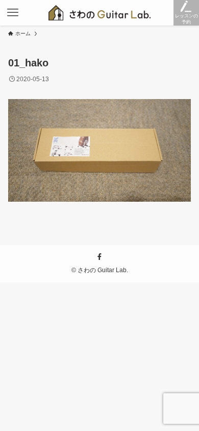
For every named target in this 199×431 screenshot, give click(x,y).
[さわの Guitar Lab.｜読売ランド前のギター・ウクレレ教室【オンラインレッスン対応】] (99, 13)
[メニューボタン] (13, 13)
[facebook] (99, 256)
